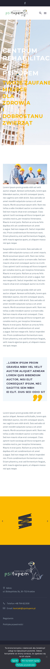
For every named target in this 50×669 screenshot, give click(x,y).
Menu (45, 13)
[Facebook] (25, 3)
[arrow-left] (2, 521)
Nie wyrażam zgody (30, 661)
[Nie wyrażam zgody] (46, 656)
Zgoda (15, 661)
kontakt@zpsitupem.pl (24, 608)
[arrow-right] (47, 521)
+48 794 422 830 (22, 603)
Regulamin (8, 618)
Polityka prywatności (13, 624)
